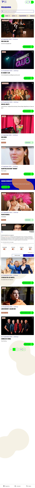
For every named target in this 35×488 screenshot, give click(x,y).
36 (21, 349)
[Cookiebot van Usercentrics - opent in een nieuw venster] (30, 232)
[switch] (13, 249)
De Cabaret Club (5, 73)
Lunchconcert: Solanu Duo (8, 309)
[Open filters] (2, 15)
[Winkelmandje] (29, 2)
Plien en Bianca (5, 215)
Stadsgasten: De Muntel (8, 278)
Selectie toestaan (17, 255)
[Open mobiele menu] (32, 2)
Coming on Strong (6, 339)
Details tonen (30, 252)
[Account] (26, 2)
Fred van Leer (5, 41)
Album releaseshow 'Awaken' (9, 169)
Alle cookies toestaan (28, 255)
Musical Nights (5, 104)
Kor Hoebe (4, 137)
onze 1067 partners (6, 236)
